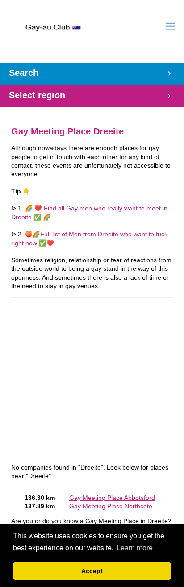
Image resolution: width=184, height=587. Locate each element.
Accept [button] (92, 570)
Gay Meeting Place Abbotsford (112, 498)
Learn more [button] (135, 548)
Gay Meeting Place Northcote (110, 506)
